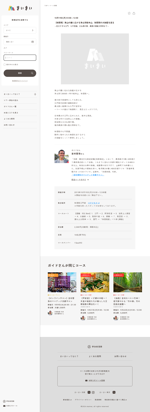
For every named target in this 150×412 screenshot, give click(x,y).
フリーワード (8, 53)
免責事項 (98, 400)
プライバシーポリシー (83, 400)
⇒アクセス (93, 203)
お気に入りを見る (11, 113)
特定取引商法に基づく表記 (115, 400)
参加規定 (66, 400)
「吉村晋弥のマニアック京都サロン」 (87, 175)
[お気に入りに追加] (129, 13)
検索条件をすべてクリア (20, 81)
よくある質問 (9, 119)
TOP (46, 5)
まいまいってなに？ (12, 94)
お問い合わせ (9, 125)
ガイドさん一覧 (10, 106)
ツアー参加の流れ (11, 100)
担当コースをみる (78, 180)
